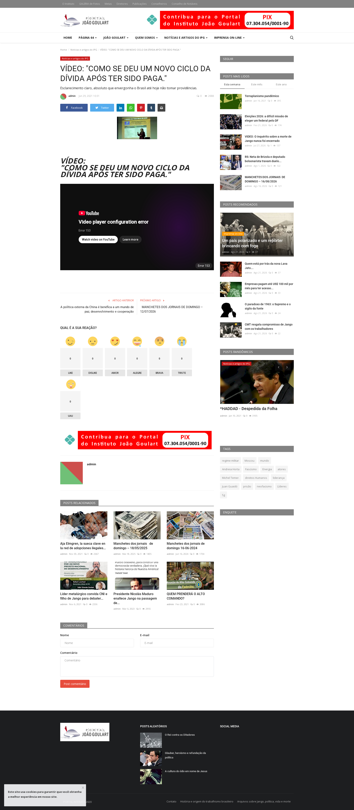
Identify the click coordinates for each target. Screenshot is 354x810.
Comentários (73, 625)
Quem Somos (145, 38)
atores (282, 469)
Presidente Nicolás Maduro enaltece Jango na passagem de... (135, 598)
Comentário (68, 653)
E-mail (144, 635)
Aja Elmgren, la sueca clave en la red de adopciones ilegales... (83, 546)
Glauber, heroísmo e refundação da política (185, 755)
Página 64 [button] (87, 38)
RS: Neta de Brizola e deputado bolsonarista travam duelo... (265, 159)
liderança (279, 478)
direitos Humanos (256, 478)
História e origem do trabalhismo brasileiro (206, 801)
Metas (108, 4)
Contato (171, 801)
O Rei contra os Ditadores (180, 734)
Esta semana (232, 84)
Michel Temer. (230, 478)
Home (68, 38)
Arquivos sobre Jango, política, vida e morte (264, 801)
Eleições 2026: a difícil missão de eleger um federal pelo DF (266, 118)
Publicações (139, 4)
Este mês (256, 84)
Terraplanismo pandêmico (262, 96)
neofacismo (264, 486)
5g (223, 495)
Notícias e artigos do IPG (83, 49)
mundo (264, 460)
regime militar (230, 460)
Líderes (282, 486)
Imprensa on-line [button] (228, 38)
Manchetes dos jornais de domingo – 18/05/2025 (133, 546)
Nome (64, 635)
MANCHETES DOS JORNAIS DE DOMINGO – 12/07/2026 (171, 309)
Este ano (281, 84)
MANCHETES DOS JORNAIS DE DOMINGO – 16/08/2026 (265, 179)
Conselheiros (159, 4)
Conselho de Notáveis (184, 4)
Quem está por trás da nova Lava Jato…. (266, 266)
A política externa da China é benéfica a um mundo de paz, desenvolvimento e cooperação (97, 309)
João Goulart (114, 38)
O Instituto (68, 4)
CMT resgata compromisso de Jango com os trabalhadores (269, 326)
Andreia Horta (230, 469)
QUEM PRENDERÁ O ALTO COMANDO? (186, 596)
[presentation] (278, 367)
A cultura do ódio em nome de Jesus (186, 771)
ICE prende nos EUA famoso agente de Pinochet (255, 411)
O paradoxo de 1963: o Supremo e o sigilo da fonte (268, 306)
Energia (267, 469)
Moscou (249, 460)
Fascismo (251, 469)
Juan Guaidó (229, 486)
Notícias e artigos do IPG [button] (184, 38)
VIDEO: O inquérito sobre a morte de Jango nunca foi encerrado (268, 138)
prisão (247, 486)
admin (72, 96)
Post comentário (75, 684)
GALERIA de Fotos (89, 4)
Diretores (122, 4)
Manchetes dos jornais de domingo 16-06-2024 (186, 546)
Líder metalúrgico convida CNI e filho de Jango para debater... (83, 596)
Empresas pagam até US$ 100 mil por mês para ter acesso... (269, 286)
